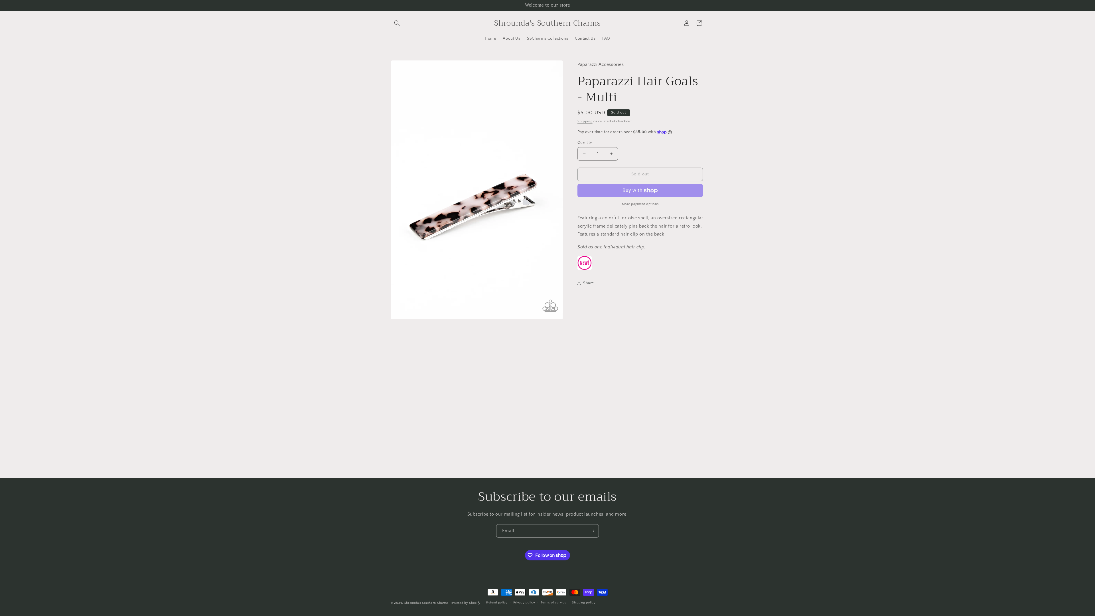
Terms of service (553, 602)
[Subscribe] (592, 531)
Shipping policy (584, 602)
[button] (397, 23)
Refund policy (497, 602)
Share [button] (588, 283)
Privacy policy (524, 602)
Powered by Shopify (465, 603)
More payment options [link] (640, 204)
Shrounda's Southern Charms (427, 603)
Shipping (585, 121)
